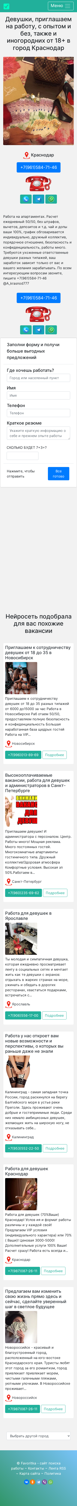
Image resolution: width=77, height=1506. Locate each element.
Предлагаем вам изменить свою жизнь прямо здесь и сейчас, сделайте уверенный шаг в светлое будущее (35, 1299)
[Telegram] (38, 1482)
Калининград (23, 1137)
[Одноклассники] (32, 1482)
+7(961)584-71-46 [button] (38, 167)
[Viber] (44, 1482)
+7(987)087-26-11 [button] (22, 1271)
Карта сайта (29, 1473)
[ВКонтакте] (26, 1482)
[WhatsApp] (50, 1482)
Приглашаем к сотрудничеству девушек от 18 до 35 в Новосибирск (38, 652)
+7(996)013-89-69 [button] (23, 755)
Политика (52, 1473)
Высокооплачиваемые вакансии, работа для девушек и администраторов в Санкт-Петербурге (37, 783)
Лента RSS (57, 1468)
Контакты (36, 1468)
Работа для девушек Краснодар (26, 1171)
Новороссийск (24, 1397)
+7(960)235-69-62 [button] (23, 893)
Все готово (58, 473)
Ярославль (21, 1004)
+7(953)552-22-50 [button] (23, 1148)
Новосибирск (23, 743)
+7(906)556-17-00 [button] (23, 1015)
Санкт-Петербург (27, 881)
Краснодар (21, 1259)
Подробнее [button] (54, 755)
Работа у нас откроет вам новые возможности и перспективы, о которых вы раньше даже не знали (34, 1043)
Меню (57, 5)
